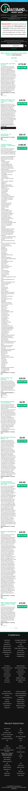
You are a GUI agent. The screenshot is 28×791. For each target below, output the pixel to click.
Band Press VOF (7, 646)
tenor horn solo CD (20, 748)
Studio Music (7, 705)
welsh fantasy (7, 759)
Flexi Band (22, 41)
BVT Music (7, 654)
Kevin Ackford (7, 676)
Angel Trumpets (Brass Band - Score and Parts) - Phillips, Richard (8, 604)
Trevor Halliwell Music (20, 695)
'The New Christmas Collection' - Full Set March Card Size (8, 146)
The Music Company (21, 691)
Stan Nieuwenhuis (7, 703)
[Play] (1, 127)
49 (20, 769)
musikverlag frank (20, 672)
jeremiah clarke (7, 732)
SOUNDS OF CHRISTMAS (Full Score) (8, 532)
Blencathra (7, 775)
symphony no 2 (7, 769)
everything (20, 732)
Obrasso (21, 676)
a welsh (21, 756)
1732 (7, 771)
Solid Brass (7, 701)
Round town (7, 765)
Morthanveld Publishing (20, 668)
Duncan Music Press (21, 642)
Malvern (21, 738)
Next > (16, 60)
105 (21, 728)
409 (21, 740)
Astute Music (7, 644)
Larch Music (7, 682)
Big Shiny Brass (7, 650)
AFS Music (7, 642)
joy (20, 754)
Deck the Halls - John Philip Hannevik (8, 64)
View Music (4, 95)
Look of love (20, 765)
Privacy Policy (13, 787)
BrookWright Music (7, 652)
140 (7, 740)
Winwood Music (20, 699)
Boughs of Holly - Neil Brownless (6, 378)
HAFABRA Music (20, 656)
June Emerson (7, 670)
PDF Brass (20, 682)
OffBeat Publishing (20, 678)
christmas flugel (7, 736)
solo (21, 763)
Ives (7, 763)
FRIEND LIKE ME (7, 767)
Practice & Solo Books (16, 43)
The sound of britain (21, 736)
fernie (7, 730)
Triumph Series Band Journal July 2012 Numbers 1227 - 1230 (8, 483)
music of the (21, 775)
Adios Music (7, 640)
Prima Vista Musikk (7, 697)
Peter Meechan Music (7, 693)
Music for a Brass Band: (7, 734)
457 (21, 758)
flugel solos (7, 773)
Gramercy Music (21, 654)
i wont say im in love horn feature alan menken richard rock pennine (7, 754)
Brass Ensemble (10, 41)
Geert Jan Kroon (20, 652)
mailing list (9, 15)
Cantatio (7, 656)
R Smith (7, 699)
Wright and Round (20, 705)
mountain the (7, 748)
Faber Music (21, 646)
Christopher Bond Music (21, 640)
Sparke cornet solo (7, 761)
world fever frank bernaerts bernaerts (7, 750)
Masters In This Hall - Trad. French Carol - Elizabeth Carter (8, 101)
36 (20, 734)
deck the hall (7, 728)
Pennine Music (7, 691)
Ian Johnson (7, 666)
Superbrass (7, 707)
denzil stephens (7, 757)
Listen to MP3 (5, 395)
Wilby (7, 746)
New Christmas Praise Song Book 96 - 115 (8, 437)
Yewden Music (20, 707)
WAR (21, 730)
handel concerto (21, 752)
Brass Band (3, 41)
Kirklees (7, 678)
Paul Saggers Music (20, 680)
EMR (21, 644)
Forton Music (21, 650)
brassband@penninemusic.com (14, 18)
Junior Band (16, 41)
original (21, 746)
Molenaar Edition (21, 666)
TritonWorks (21, 697)
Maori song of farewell (7, 738)
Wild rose (20, 771)
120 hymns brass (21, 773)
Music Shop (20, 670)
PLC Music (7, 695)
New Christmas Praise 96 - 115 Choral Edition (8, 402)
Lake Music (7, 680)
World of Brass (20, 703)
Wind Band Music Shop (22, 1)
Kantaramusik (7, 674)
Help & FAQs (14, 48)
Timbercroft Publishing (20, 693)
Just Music (7, 672)
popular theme (20, 767)
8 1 (20, 750)
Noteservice (21, 674)
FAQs (18, 787)
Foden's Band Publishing (21, 648)
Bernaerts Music (7, 648)
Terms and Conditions (6, 787)
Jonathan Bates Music (7, 668)
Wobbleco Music (21, 701)
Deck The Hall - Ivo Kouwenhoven (6, 134)
